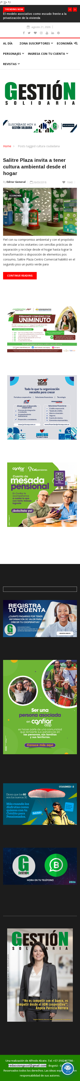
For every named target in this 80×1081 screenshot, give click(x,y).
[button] (70, 9)
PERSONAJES (12, 54)
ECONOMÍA (65, 43)
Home (7, 146)
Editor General (16, 182)
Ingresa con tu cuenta (46, 54)
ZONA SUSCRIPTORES (34, 43)
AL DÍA (8, 43)
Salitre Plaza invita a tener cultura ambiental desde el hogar (34, 166)
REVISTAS (10, 64)
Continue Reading (20, 275)
